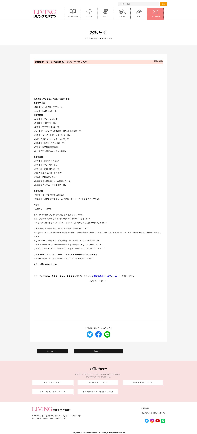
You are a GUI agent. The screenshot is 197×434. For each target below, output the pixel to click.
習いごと (106, 17)
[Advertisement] (98, 80)
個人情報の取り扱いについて (153, 413)
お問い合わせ (155, 17)
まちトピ (89, 17)
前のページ (52, 351)
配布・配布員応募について (53, 391)
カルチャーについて (98, 382)
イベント (122, 17)
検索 (163, 4)
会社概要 (145, 408)
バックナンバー (72, 17)
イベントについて (52, 382)
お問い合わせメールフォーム (104, 276)
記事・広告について (143, 382)
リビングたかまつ (45, 14)
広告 (138, 17)
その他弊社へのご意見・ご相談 (98, 391)
